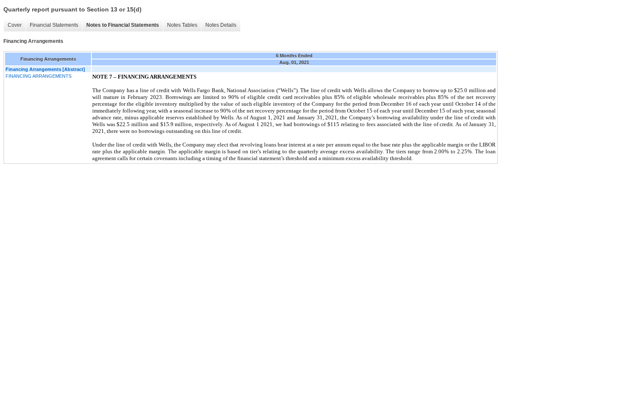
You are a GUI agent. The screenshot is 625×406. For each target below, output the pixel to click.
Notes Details (220, 25)
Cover (15, 25)
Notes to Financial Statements (122, 25)
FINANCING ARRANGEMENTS (38, 76)
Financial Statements (54, 25)
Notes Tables (182, 25)
